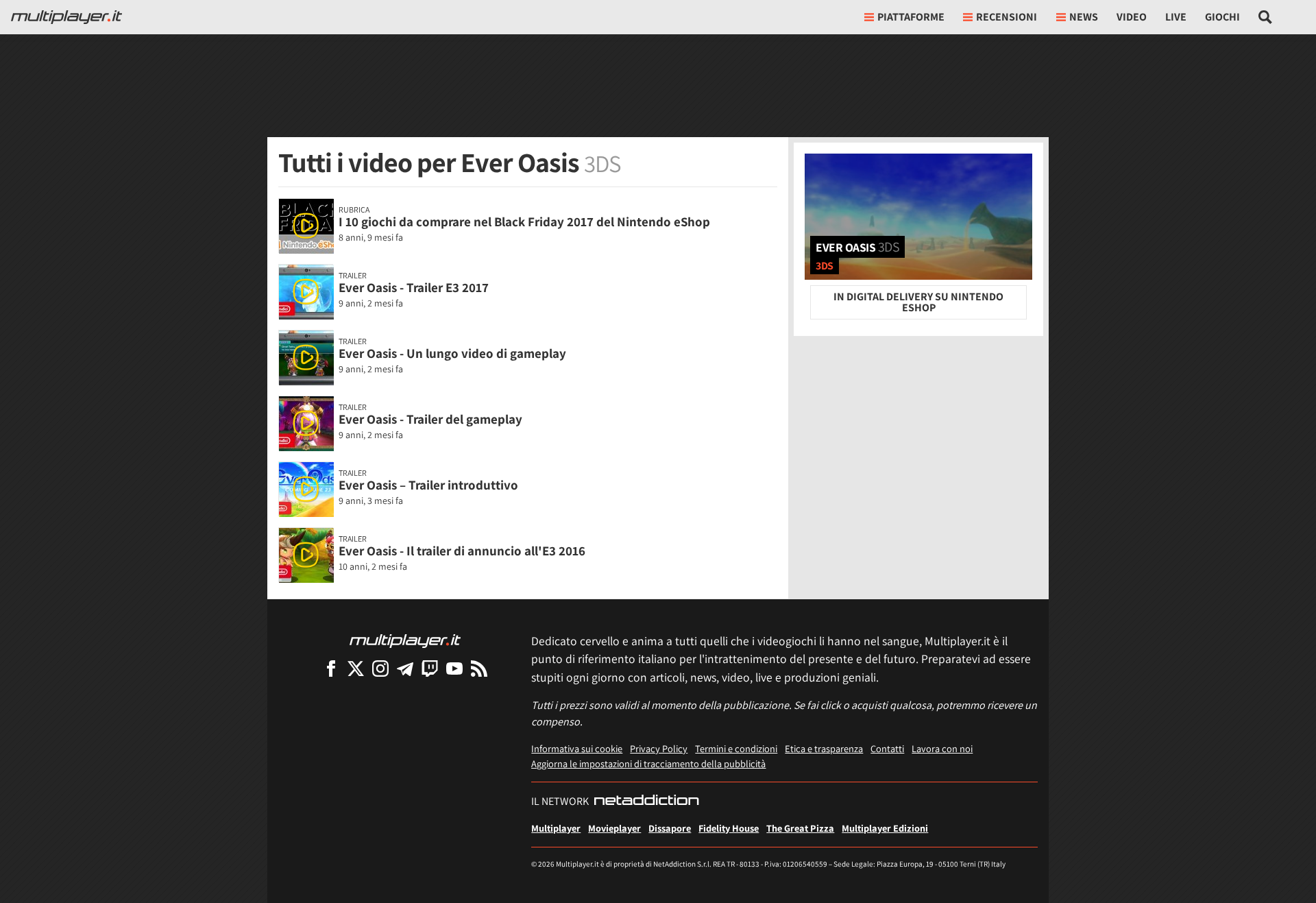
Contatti (887, 748)
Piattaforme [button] (911, 17)
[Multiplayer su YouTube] (454, 668)
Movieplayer (614, 827)
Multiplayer (556, 827)
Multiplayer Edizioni (885, 827)
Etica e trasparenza (824, 748)
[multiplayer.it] (405, 640)
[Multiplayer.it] (66, 17)
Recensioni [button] (1006, 17)
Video (1132, 17)
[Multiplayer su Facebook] (331, 668)
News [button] (1083, 17)
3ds (824, 265)
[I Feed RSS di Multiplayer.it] (479, 668)
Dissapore (669, 827)
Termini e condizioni (736, 748)
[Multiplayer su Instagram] (380, 668)
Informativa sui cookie (576, 748)
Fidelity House (728, 827)
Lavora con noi (942, 748)
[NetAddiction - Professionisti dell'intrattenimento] (646, 801)
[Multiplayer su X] (356, 668)
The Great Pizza (800, 827)
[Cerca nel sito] (1266, 17)
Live (1175, 17)
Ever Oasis (857, 247)
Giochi (1222, 17)
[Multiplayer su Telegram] (405, 668)
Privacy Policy (658, 748)
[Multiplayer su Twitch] (430, 668)
